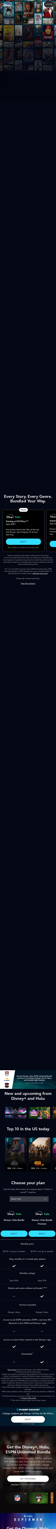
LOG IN (49, 4)
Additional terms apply (40, 573)
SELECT (23, 542)
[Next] (51, 1113)
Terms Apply (12, 1370)
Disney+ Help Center (29, 1398)
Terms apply (15, 1484)
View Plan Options (28, 583)
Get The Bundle (28, 1479)
